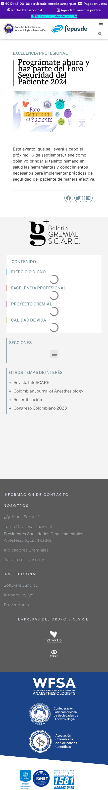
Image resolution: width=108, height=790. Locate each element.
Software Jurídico (21, 585)
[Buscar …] (100, 34)
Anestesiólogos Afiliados (28, 540)
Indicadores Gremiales (26, 550)
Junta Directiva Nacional (28, 526)
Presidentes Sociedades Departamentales (43, 533)
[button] (68, 198)
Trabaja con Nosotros (24, 559)
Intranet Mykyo (18, 595)
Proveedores (16, 604)
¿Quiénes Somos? (22, 516)
